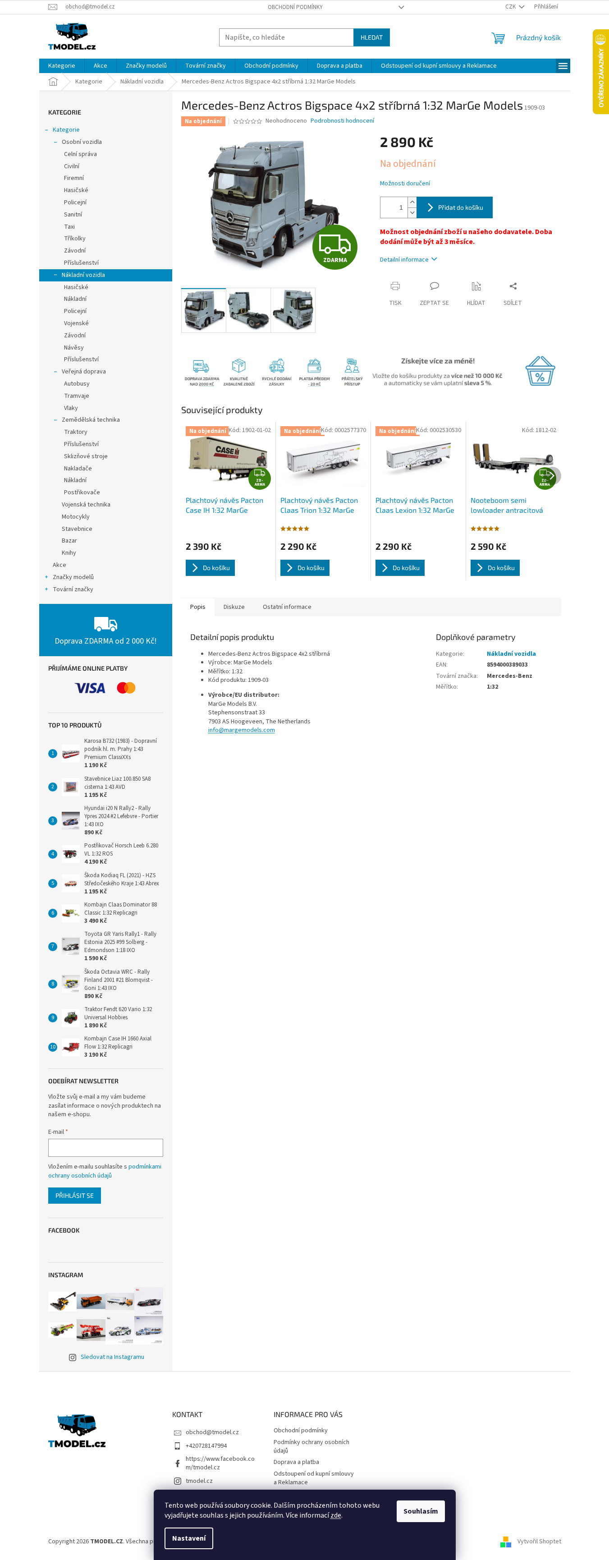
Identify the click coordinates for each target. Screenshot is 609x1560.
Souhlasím (420, 1511)
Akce (59, 565)
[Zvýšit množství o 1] (412, 202)
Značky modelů (73, 577)
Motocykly (76, 516)
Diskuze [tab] (234, 607)
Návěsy (74, 347)
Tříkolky (75, 238)
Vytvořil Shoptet (539, 1541)
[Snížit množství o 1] (412, 212)
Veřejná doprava (84, 371)
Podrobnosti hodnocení (342, 121)
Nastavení (189, 1538)
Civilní (71, 166)
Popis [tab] (198, 607)
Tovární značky (73, 589)
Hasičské (76, 190)
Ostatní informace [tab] (287, 607)
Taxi (69, 226)
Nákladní (75, 299)
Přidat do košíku (460, 207)
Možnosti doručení (405, 183)
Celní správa (80, 154)
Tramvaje (76, 395)
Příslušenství (81, 262)
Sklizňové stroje (86, 456)
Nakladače (78, 468)
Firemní (74, 178)
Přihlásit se (74, 1195)
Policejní (75, 202)
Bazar (69, 540)
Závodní (75, 250)
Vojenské (76, 323)
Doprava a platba (296, 1462)
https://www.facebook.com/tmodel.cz (220, 1463)
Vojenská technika (86, 504)
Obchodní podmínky (295, 7)
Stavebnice (77, 529)
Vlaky (71, 408)
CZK (511, 7)
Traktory (75, 432)
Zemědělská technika (91, 419)
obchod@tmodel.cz (212, 1432)
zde (335, 1515)
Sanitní (73, 214)
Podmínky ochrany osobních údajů (311, 1446)
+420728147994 (206, 1445)
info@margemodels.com (241, 730)
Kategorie (66, 129)
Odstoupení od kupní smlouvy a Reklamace (314, 1478)
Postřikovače (82, 492)
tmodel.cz (199, 1481)
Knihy (69, 552)
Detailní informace (404, 259)
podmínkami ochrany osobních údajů (104, 1171)
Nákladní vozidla (83, 275)
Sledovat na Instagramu (112, 1357)
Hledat (372, 37)
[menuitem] (61, 66)
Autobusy (77, 383)
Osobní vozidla (82, 142)
